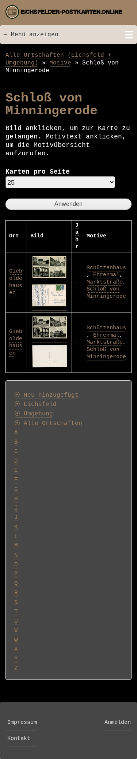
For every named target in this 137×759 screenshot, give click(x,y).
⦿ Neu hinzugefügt (46, 395)
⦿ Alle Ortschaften (48, 423)
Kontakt (18, 738)
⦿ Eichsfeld (35, 404)
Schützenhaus (106, 267)
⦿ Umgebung (33, 414)
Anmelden (117, 722)
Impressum (22, 722)
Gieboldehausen (15, 282)
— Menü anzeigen (31, 34)
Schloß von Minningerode (106, 293)
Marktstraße (105, 282)
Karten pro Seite (37, 171)
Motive (60, 62)
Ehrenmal (106, 274)
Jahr (77, 236)
